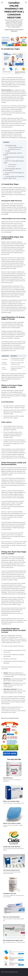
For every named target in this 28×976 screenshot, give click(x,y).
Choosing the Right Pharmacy (15, 147)
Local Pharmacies (12, 164)
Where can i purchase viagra (11, 801)
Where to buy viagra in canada (11, 823)
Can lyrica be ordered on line (11, 870)
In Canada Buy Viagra (10, 145)
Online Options (11, 166)
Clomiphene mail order (9, 893)
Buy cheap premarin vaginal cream (13, 940)
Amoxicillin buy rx (8, 777)
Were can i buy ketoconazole (11, 917)
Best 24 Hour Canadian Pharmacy (10, 718)
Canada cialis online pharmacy (11, 846)
